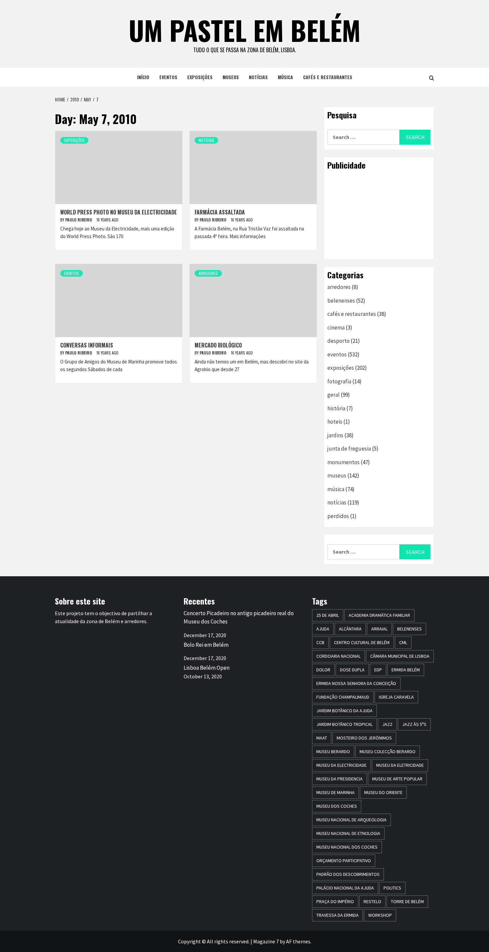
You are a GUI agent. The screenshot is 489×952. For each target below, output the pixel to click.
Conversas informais (86, 345)
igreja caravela (396, 697)
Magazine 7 (266, 941)
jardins (335, 435)
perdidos (338, 516)
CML (403, 642)
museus (231, 76)
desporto (338, 340)
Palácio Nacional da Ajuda (345, 888)
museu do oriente (383, 792)
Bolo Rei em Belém (206, 644)
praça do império (335, 901)
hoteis (334, 421)
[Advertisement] (378, 214)
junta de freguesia (349, 448)
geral (333, 394)
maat (321, 738)
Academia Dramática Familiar (379, 615)
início (143, 76)
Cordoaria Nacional (338, 656)
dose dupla (352, 670)
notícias (258, 76)
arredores (208, 273)
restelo (372, 901)
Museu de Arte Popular (397, 779)
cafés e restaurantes (327, 76)
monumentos (343, 462)
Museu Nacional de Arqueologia (351, 820)
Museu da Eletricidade (400, 765)
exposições (200, 76)
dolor (323, 670)
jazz (387, 724)
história (336, 408)
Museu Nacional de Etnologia (348, 833)
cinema (336, 327)
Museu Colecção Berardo (387, 751)
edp (378, 670)
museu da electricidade (341, 765)
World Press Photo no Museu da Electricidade (118, 212)
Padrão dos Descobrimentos (348, 874)
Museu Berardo (333, 751)
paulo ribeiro (79, 219)
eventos (168, 76)
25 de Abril (327, 615)
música (285, 76)
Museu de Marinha (335, 792)
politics (392, 888)
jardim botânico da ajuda (344, 711)
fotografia (339, 381)
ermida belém (406, 670)
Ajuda (322, 629)
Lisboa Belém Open (207, 667)
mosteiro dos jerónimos (364, 738)
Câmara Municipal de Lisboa (399, 656)
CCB (320, 642)
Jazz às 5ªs (414, 724)
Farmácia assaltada (220, 212)
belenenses (341, 300)
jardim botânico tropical (344, 724)
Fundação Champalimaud (342, 697)
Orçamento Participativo (343, 861)
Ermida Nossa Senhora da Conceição (356, 683)
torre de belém (407, 901)
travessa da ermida (337, 915)
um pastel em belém (245, 30)
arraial (379, 629)
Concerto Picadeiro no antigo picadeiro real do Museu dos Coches (239, 617)
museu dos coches (336, 806)
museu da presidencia (339, 779)
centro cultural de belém (362, 642)
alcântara (350, 629)
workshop (380, 915)
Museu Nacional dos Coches (347, 847)
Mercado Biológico (218, 345)
